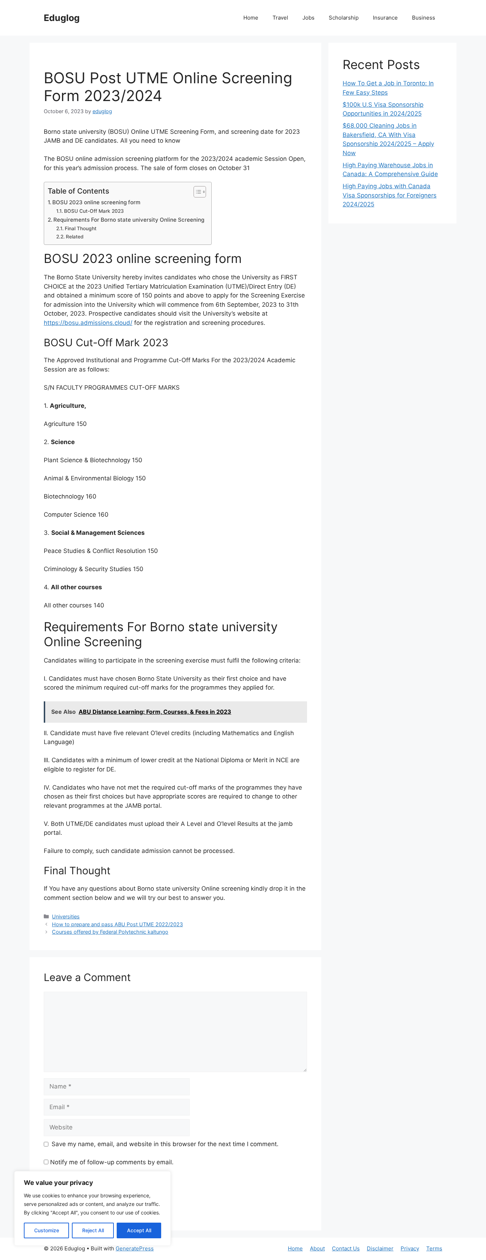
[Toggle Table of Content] (196, 192)
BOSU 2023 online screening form (96, 202)
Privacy (410, 1248)
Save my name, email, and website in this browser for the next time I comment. (165, 1144)
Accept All (139, 1230)
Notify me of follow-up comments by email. (112, 1162)
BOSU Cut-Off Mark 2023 (94, 211)
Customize (46, 1230)
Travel (280, 17)
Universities (66, 916)
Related (75, 236)
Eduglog (62, 17)
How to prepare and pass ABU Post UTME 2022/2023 (117, 924)
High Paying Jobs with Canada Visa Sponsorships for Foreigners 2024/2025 (390, 195)
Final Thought (80, 228)
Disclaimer (380, 1248)
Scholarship (344, 17)
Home (250, 17)
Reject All (93, 1230)
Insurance (385, 17)
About (317, 1248)
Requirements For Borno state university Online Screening (128, 219)
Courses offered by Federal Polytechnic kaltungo (110, 932)
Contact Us (346, 1248)
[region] (92, 1208)
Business (423, 17)
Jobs (308, 17)
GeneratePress (135, 1248)
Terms (434, 1248)
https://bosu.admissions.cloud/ (88, 322)
